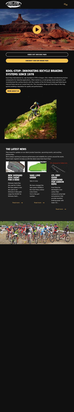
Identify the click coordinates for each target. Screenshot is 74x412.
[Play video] (37, 29)
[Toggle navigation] (65, 4)
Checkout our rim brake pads (37, 61)
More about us (13, 91)
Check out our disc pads (37, 55)
